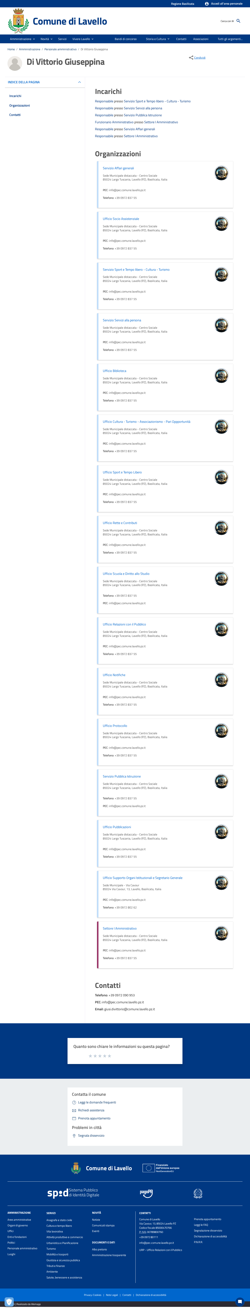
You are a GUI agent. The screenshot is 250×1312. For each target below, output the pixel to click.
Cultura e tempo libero (59, 1226)
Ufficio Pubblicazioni (117, 826)
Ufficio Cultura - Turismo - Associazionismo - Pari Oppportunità (146, 421)
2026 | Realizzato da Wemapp (25, 1304)
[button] (223, 4)
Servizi (51, 1213)
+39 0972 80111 (148, 1237)
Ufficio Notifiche (114, 674)
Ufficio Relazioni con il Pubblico (124, 624)
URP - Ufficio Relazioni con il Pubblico (160, 1250)
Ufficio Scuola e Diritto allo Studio (126, 573)
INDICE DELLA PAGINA (24, 82)
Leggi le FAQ (201, 1225)
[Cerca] (238, 21)
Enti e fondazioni (17, 1237)
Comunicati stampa (103, 1225)
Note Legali (112, 1295)
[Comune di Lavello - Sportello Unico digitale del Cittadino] (18, 20)
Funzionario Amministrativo (114, 122)
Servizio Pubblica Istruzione (143, 115)
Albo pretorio (99, 1249)
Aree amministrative (19, 1220)
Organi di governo (18, 1225)
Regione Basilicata (182, 3)
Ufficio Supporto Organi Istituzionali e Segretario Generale (142, 877)
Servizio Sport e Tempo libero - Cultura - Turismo (157, 101)
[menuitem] (125, 39)
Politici (11, 1242)
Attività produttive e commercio (64, 1237)
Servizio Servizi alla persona (143, 108)
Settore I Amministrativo (161, 122)
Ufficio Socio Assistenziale (121, 218)
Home (11, 49)
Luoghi (11, 1254)
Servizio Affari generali (139, 129)
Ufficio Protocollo (115, 725)
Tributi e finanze (55, 1266)
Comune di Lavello (70, 20)
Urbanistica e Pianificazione (62, 1243)
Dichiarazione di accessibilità (210, 1236)
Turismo (51, 1249)
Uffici (11, 1231)
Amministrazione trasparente (109, 1255)
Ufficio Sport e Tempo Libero (122, 472)
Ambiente (52, 1271)
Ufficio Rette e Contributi (120, 522)
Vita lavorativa (54, 1231)
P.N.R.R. (198, 1242)
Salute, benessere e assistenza (64, 1277)
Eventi (95, 1231)
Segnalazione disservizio (208, 1230)
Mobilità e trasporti (57, 1254)
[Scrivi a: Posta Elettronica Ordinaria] (164, 1246)
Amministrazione (29, 49)
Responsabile (104, 101)
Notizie (96, 1220)
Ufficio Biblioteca (114, 370)
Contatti (145, 1213)
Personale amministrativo (60, 49)
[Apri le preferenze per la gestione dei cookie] (9, 1301)
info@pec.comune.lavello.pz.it (156, 1243)
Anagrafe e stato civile (59, 1220)
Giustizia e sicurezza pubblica (63, 1260)
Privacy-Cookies (92, 1295)
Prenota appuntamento (207, 1219)
